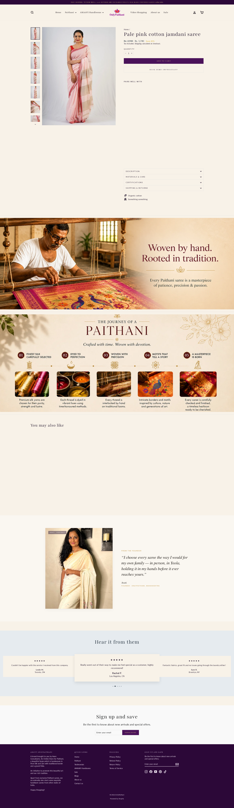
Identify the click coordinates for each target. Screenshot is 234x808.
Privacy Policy (115, 757)
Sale (166, 12)
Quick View (51, 493)
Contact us (78, 783)
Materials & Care (136, 177)
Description (133, 171)
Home (58, 12)
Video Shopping (138, 12)
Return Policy (115, 764)
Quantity (129, 49)
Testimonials (79, 764)
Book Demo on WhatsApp (164, 70)
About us (155, 12)
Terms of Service (116, 768)
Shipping (138, 44)
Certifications (134, 182)
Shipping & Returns (137, 188)
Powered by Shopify (117, 799)
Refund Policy (115, 761)
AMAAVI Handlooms (91, 12)
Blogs (76, 776)
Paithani (70, 12)
